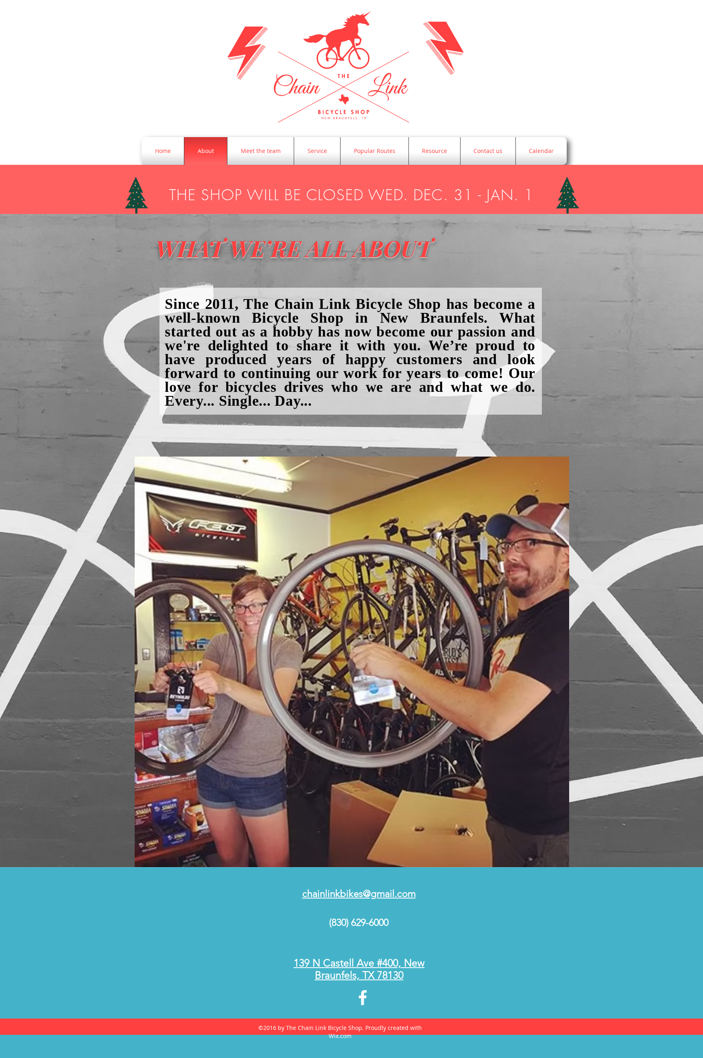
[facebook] (363, 998)
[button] (352, 662)
